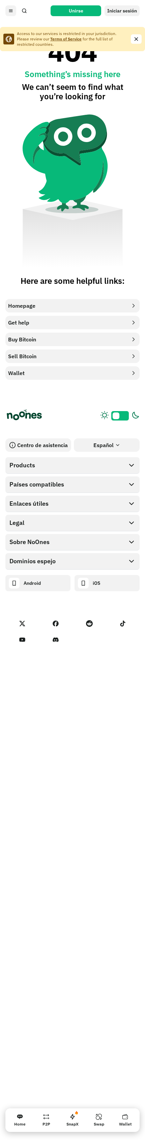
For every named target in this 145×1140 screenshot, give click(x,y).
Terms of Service (66, 38)
